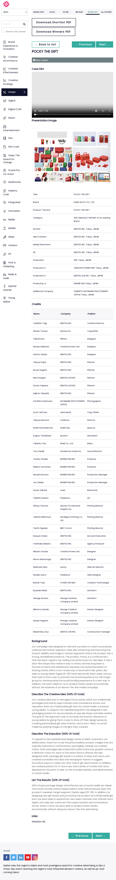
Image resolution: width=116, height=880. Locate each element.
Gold (52, 12)
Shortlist (93, 12)
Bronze (79, 12)
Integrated (14, 202)
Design (12, 92)
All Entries (106, 12)
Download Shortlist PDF (53, 22)
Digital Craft (15, 109)
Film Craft (13, 147)
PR (9, 254)
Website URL (39, 821)
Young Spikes (9, 299)
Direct (11, 118)
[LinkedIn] (21, 857)
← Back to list (45, 44)
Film (10, 138)
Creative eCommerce (10, 58)
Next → (104, 44)
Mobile (12, 228)
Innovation (14, 211)
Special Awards (9, 288)
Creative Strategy (10, 82)
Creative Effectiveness (10, 70)
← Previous (83, 44)
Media (11, 219)
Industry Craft (10, 192)
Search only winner (16, 31)
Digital (11, 100)
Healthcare (14, 182)
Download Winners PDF (53, 31)
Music (11, 236)
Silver (66, 12)
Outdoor (13, 245)
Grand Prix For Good (11, 172)
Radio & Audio (10, 276)
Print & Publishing (9, 264)
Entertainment (11, 130)
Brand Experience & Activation (10, 45)
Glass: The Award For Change (11, 159)
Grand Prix (38, 12)
